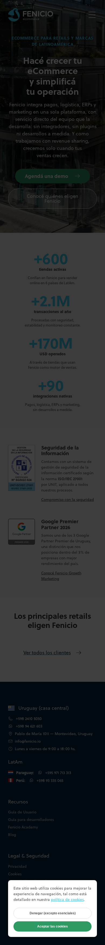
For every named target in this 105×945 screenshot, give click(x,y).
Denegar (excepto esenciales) (53, 913)
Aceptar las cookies (52, 926)
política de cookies (67, 899)
